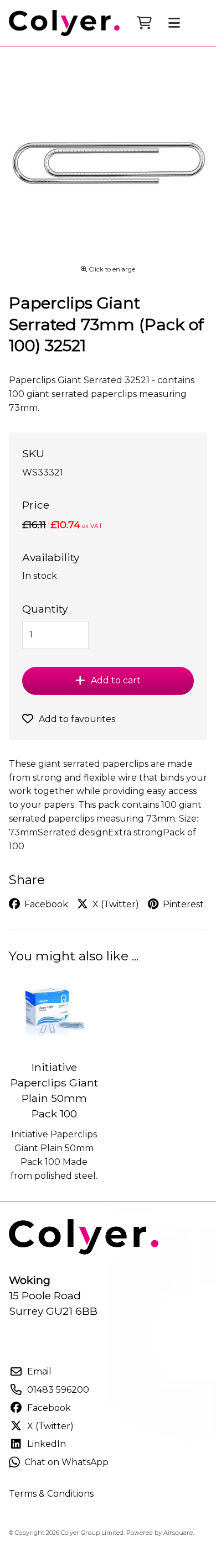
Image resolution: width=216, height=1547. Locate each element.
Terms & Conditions (51, 1493)
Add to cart (116, 680)
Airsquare (178, 1532)
